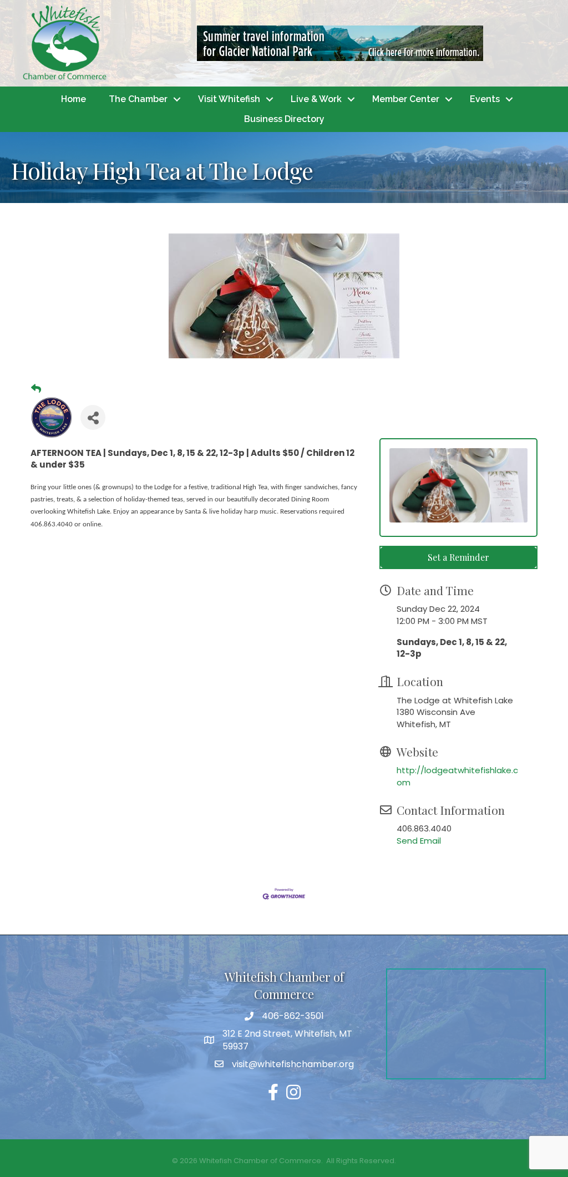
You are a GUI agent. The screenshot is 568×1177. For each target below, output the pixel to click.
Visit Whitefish (229, 99)
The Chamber (138, 99)
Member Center (405, 99)
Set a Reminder (458, 557)
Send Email (419, 840)
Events (485, 99)
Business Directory (284, 119)
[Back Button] (36, 389)
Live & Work (316, 99)
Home (73, 99)
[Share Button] (92, 417)
